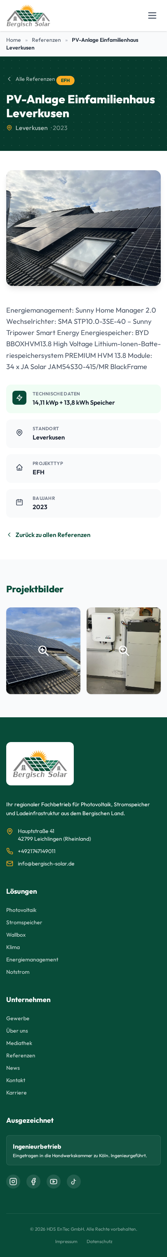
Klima (13, 947)
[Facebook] (33, 1182)
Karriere (16, 1092)
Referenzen (46, 39)
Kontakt (15, 1080)
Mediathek (19, 1043)
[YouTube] (54, 1182)
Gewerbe (18, 1018)
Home (13, 39)
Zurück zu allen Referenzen (53, 535)
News (13, 1067)
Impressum (66, 1241)
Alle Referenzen (35, 78)
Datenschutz (99, 1241)
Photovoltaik (21, 909)
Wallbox (16, 934)
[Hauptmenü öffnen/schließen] (152, 15)
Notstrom (18, 971)
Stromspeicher (24, 922)
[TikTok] (74, 1182)
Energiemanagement (32, 959)
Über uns (17, 1030)
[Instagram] (13, 1182)
